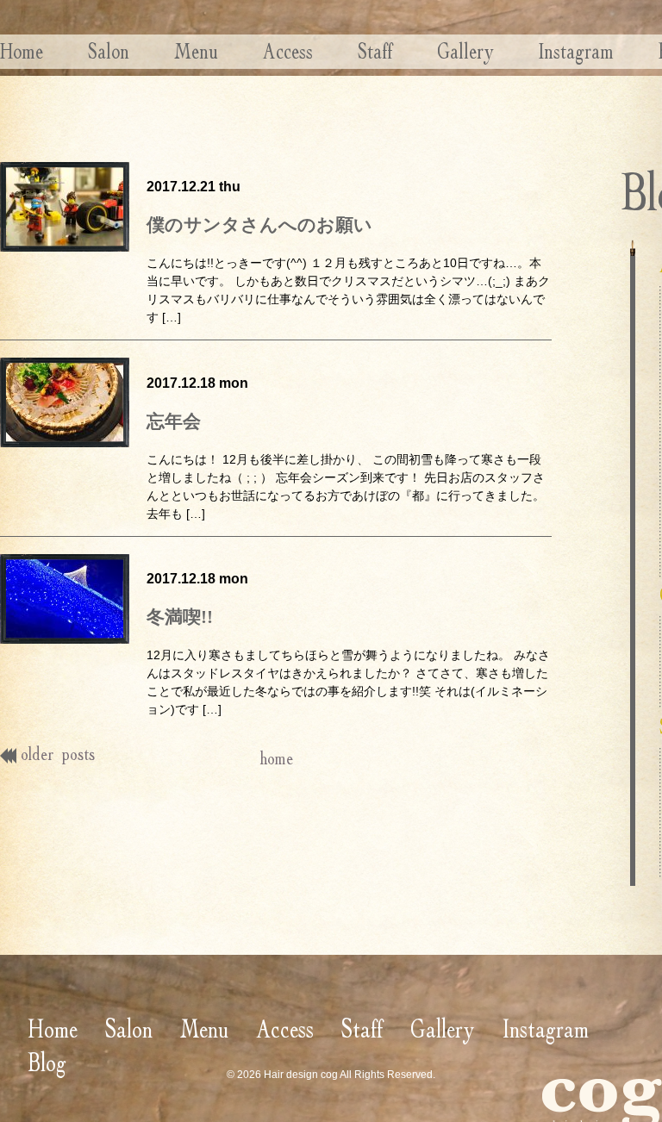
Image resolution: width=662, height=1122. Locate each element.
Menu (196, 50)
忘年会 (174, 421)
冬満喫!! (180, 617)
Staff (375, 50)
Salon (108, 50)
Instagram (576, 50)
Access (288, 50)
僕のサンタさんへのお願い (259, 225)
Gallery (465, 50)
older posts (58, 753)
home (276, 757)
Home (21, 50)
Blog (47, 1062)
